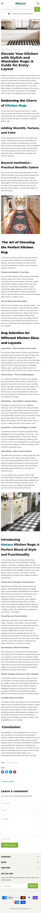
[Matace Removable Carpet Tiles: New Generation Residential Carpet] (20, 235)
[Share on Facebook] (2, 772)
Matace (7, 544)
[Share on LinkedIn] (10, 772)
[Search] (37, 9)
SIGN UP (33, 886)
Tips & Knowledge (12, 763)
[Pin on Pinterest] (14, 772)
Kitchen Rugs (16, 105)
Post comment (9, 845)
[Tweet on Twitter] (6, 772)
